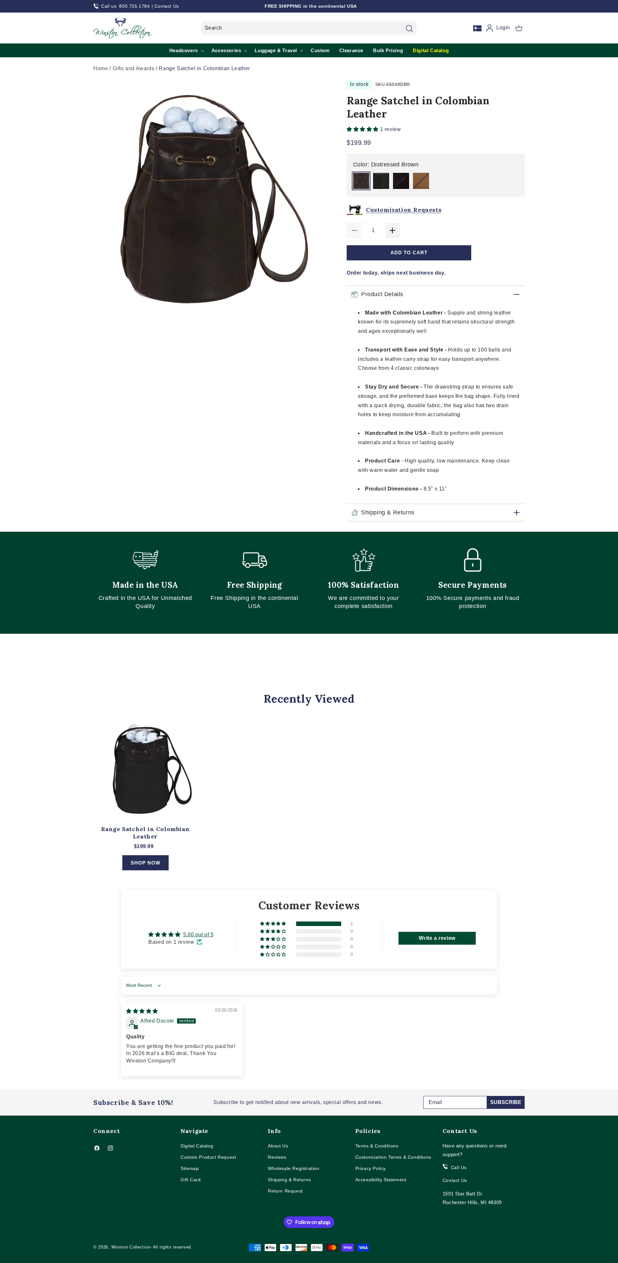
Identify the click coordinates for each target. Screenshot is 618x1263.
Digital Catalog (197, 1145)
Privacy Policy (370, 1168)
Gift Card (191, 1179)
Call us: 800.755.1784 (125, 6)
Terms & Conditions (376, 1145)
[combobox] (309, 28)
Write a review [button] (437, 938)
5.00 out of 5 (198, 934)
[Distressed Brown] (361, 181)
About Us (278, 1145)
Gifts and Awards (133, 68)
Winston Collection (130, 1247)
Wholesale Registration (293, 1168)
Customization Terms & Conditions (393, 1157)
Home (100, 68)
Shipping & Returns (289, 1179)
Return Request (285, 1190)
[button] (519, 28)
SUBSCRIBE (505, 1102)
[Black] (381, 181)
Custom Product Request (208, 1157)
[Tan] (421, 181)
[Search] (409, 29)
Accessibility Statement (381, 1179)
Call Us (459, 1167)
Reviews (277, 1157)
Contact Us (166, 6)
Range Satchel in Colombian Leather (145, 832)
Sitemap (190, 1168)
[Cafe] (401, 181)
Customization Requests (403, 209)
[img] (142, 1011)
